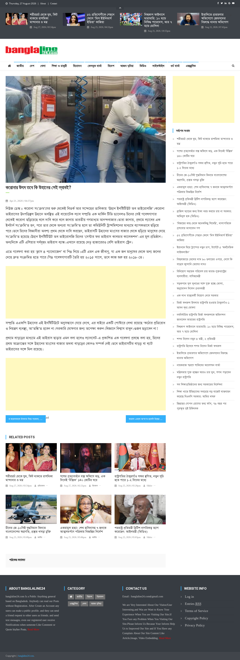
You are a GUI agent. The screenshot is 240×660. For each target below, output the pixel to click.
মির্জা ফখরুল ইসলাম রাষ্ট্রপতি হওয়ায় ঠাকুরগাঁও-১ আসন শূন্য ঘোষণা (203, 305)
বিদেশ (111, 66)
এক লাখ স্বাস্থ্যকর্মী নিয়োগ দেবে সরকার (197, 296)
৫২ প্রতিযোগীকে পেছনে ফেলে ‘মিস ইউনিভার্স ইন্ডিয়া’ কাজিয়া (100, 18)
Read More (33, 629)
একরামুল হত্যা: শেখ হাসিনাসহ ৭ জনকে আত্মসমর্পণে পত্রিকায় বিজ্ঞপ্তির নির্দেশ (83, 530)
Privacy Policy (195, 625)
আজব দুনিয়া (127, 66)
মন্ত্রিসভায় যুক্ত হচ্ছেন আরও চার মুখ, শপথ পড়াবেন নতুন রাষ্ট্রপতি (204, 374)
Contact (53, 3)
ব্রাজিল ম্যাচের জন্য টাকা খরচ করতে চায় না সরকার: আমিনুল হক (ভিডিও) (204, 213)
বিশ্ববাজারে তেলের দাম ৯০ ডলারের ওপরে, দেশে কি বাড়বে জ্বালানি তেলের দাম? (204, 261)
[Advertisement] (86, 292)
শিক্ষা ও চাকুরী (59, 66)
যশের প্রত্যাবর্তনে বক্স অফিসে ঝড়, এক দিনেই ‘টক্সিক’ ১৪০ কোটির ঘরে (82, 478)
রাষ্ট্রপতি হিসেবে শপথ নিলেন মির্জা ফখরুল (199, 346)
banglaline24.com (26, 656)
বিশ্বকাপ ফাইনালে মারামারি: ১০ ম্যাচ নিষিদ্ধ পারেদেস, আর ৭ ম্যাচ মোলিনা (158, 20)
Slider (149, 486)
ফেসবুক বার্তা (95, 66)
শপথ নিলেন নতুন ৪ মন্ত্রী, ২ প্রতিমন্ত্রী (196, 339)
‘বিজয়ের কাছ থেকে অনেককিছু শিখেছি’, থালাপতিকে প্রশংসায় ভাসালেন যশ (204, 225)
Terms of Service (196, 611)
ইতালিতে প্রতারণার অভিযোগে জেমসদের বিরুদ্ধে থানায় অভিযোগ (214, 18)
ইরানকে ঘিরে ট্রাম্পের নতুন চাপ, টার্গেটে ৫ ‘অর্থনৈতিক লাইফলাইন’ (205, 249)
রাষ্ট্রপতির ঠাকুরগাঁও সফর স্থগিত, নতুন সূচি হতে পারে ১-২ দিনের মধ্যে (139, 478)
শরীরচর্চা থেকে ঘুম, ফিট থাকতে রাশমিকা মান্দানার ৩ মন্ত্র (43, 18)
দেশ (32, 66)
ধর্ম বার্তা (175, 66)
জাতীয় (20, 66)
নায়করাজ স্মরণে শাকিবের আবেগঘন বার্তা (198, 365)
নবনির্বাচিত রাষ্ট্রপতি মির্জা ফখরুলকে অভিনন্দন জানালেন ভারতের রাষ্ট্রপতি (201, 317)
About (43, 3)
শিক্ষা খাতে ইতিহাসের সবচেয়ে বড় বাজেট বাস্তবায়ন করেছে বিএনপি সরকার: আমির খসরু (203, 394)
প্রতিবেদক (41, 486)
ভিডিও (143, 66)
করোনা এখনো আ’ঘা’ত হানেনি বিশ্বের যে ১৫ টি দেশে (147, 419)
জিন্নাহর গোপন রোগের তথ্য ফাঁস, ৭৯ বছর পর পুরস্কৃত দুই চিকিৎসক (201, 406)
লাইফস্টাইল (158, 66)
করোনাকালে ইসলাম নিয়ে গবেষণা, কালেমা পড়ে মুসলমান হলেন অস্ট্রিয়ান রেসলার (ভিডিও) (28, 419)
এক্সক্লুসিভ (191, 66)
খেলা (43, 66)
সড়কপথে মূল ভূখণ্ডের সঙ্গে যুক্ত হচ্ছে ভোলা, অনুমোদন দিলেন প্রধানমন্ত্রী (200, 286)
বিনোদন (77, 66)
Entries (193, 604)
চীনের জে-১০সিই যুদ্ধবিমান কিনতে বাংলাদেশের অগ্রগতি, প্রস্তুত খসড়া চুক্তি (28, 530)
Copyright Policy (196, 618)
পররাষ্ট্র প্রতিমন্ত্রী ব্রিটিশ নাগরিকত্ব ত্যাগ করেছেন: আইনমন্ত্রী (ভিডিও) (137, 530)
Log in (189, 597)
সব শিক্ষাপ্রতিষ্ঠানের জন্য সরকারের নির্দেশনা (199, 384)
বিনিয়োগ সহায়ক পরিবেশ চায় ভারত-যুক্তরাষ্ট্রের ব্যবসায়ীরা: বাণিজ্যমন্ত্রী (201, 273)
